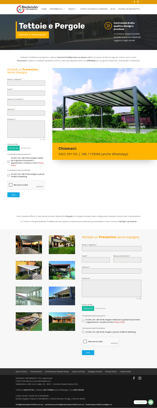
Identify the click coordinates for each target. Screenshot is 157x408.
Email (10, 89)
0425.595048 (78, 390)
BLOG (113, 9)
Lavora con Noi (78, 371)
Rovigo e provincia (32, 35)
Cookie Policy (125, 371)
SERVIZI (71, 9)
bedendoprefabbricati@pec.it (99, 404)
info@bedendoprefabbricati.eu (29, 404)
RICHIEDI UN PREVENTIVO (129, 9)
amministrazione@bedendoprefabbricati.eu (64, 404)
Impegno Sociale (95, 371)
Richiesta (11, 119)
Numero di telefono (15, 99)
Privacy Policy (119, 322)
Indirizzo (11, 109)
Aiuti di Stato (21, 371)
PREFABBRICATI (56, 9)
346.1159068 (90, 154)
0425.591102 (28, 390)
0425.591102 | (70, 154)
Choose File (13, 148)
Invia (13, 195)
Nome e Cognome (14, 79)
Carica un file (12, 144)
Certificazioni (36, 371)
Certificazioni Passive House (57, 371)
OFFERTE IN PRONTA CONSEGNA (93, 9)
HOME (44, 9)
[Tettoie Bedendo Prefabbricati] (29, 254)
